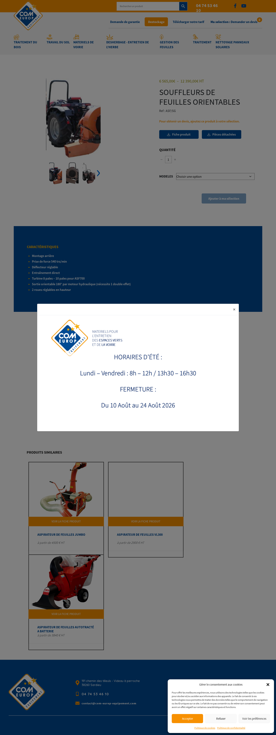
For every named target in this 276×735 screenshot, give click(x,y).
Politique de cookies (204, 727)
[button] (268, 685)
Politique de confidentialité (231, 727)
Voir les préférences (254, 718)
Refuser (220, 718)
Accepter (187, 718)
